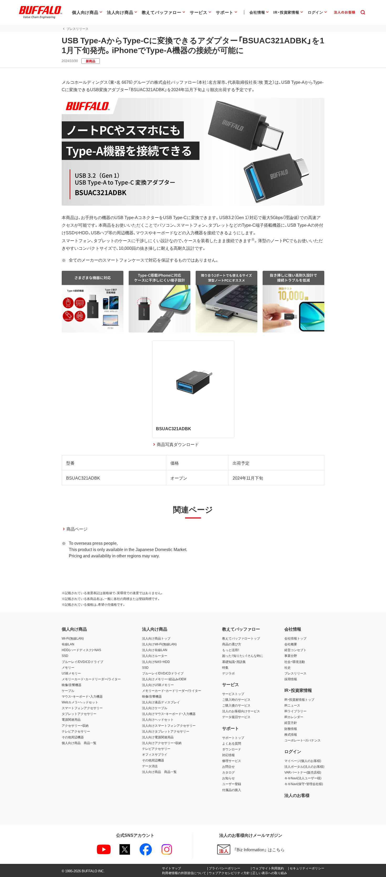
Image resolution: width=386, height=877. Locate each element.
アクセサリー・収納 (75, 725)
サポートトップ (233, 737)
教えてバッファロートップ (241, 638)
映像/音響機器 (71, 684)
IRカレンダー (293, 716)
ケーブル (68, 690)
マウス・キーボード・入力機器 (82, 696)
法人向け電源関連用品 (158, 737)
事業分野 (290, 655)
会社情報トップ (295, 638)
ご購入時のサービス (236, 699)
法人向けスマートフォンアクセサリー (169, 725)
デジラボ (228, 673)
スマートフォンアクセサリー (82, 707)
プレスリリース (295, 673)
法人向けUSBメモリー (158, 684)
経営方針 (290, 722)
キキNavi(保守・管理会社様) (303, 783)
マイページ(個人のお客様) (302, 760)
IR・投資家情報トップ (299, 699)
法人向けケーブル (154, 707)
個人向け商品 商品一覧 (79, 742)
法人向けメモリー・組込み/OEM (164, 679)
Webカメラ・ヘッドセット (80, 702)
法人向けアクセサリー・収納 (161, 742)
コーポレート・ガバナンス (302, 740)
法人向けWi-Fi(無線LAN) (159, 644)
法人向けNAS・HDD (156, 661)
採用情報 (290, 679)
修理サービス (231, 760)
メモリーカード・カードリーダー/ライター (91, 679)
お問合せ (228, 766)
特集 (225, 667)
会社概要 (290, 644)
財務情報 (290, 728)
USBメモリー (71, 673)
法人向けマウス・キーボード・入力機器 (169, 713)
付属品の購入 (231, 789)
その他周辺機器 (73, 737)
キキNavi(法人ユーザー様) (302, 778)
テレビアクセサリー (76, 731)
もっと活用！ (230, 649)
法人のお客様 (297, 795)
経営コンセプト (295, 649)
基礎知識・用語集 (234, 661)
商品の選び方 (231, 644)
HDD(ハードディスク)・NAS (81, 649)
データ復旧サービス (236, 716)
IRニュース (292, 705)
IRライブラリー (295, 711)
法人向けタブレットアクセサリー (165, 731)
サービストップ (233, 693)
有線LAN (68, 644)
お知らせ (228, 778)
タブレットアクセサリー (79, 713)
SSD (65, 655)
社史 (287, 667)
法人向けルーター (154, 655)
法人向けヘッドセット (158, 719)
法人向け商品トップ (156, 638)
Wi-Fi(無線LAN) (73, 638)
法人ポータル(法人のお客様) (304, 766)
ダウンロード (231, 749)
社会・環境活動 (294, 661)
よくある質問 (231, 743)
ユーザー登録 (231, 783)
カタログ (228, 772)
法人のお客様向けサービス (241, 711)
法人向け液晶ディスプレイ (161, 702)
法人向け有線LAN (154, 649)
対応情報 (228, 755)
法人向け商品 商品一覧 (159, 771)
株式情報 (290, 734)
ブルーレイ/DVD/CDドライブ (82, 661)
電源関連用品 (71, 719)
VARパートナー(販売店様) (302, 772)
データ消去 (150, 766)
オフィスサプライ (154, 754)
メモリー (68, 667)
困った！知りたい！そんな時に (242, 655)
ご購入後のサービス (236, 705)
